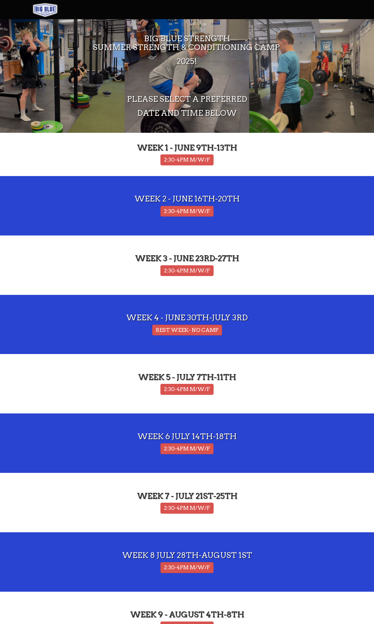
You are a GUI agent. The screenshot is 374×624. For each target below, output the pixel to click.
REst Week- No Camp (187, 330)
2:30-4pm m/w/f (187, 211)
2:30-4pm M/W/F (187, 160)
